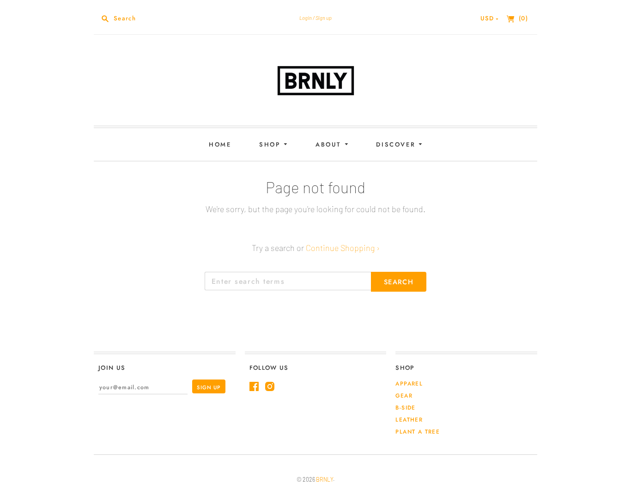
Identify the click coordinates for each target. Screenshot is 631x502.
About (330, 144)
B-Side (405, 408)
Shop (271, 144)
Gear (404, 396)
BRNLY (324, 479)
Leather (409, 420)
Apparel (409, 384)
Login (305, 18)
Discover (397, 144)
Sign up (324, 18)
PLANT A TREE (417, 432)
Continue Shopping (343, 248)
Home (220, 144)
